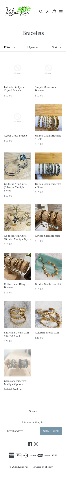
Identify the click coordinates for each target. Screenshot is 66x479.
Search (33, 411)
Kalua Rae (23, 466)
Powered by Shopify (43, 466)
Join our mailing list (33, 422)
